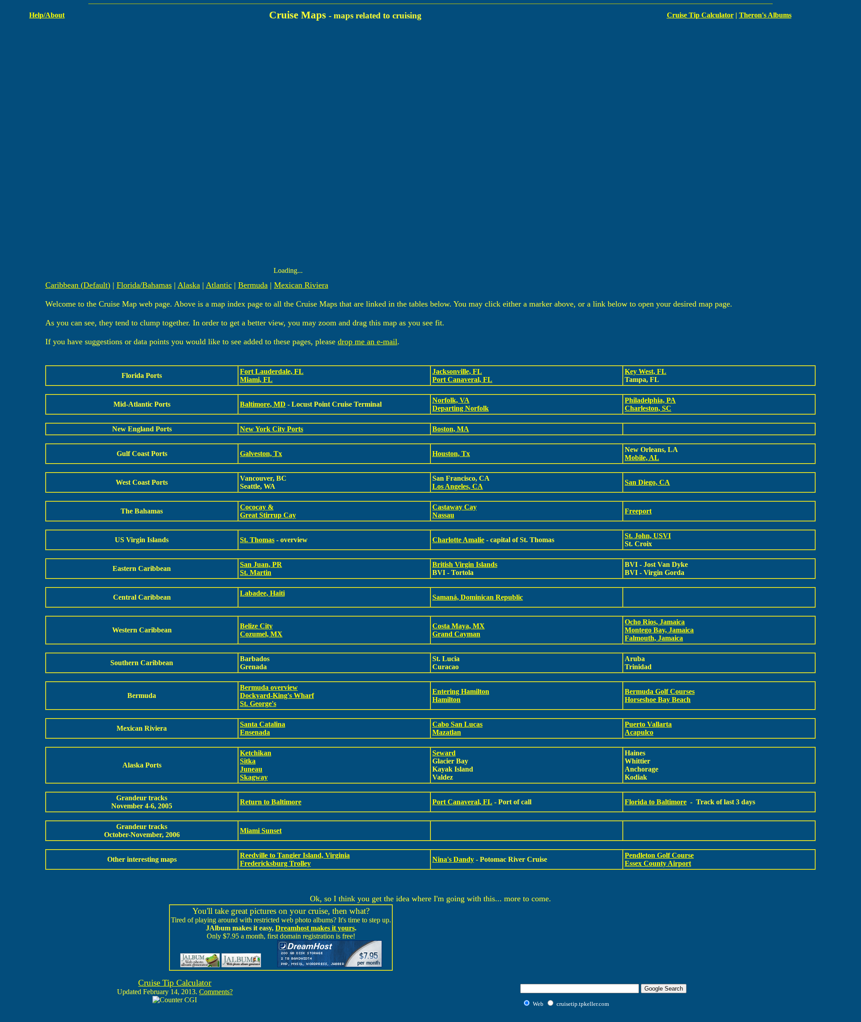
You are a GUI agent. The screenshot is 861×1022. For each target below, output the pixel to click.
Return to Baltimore (270, 802)
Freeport (638, 511)
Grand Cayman (456, 634)
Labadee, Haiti (262, 593)
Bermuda (253, 285)
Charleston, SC (648, 408)
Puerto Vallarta (648, 724)
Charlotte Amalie (458, 540)
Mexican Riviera (301, 285)
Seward (444, 753)
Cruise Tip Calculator (700, 15)
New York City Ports (271, 429)
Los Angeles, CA (457, 486)
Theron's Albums (765, 15)
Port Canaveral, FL (462, 379)
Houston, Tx (451, 453)
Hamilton (446, 699)
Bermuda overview (269, 687)
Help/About (47, 15)
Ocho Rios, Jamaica (655, 622)
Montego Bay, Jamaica (659, 630)
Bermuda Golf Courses (660, 691)
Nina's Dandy (453, 859)
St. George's (258, 703)
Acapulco (639, 732)
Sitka (248, 761)
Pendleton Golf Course (659, 855)
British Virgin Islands (464, 564)
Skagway (254, 777)
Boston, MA (450, 429)
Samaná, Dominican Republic (477, 597)
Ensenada (255, 732)
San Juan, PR (261, 564)
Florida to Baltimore (656, 802)
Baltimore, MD (263, 404)
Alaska (189, 285)
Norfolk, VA (451, 400)
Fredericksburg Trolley (275, 863)
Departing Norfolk (460, 408)
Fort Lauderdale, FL (272, 371)
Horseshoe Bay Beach (658, 699)
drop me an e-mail (367, 341)
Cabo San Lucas (457, 724)
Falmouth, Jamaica (654, 638)
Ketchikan (255, 753)
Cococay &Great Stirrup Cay (268, 511)
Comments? (216, 992)
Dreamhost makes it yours (315, 928)
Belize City (256, 626)
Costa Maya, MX (458, 626)
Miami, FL (256, 379)
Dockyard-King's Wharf (277, 695)
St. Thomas (257, 540)
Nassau (443, 515)
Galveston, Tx (261, 453)
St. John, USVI (648, 536)
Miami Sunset (261, 830)
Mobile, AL (642, 457)
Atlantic (219, 285)
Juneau (251, 769)
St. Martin (255, 572)
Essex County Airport (658, 863)
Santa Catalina (262, 724)
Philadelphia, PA (650, 400)
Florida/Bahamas (144, 285)
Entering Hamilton (460, 691)
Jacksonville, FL (457, 371)
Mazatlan (446, 732)
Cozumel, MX (261, 634)
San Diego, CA (647, 482)
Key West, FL (645, 371)
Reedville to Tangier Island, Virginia (295, 855)
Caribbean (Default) (77, 285)
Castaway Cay (454, 507)
